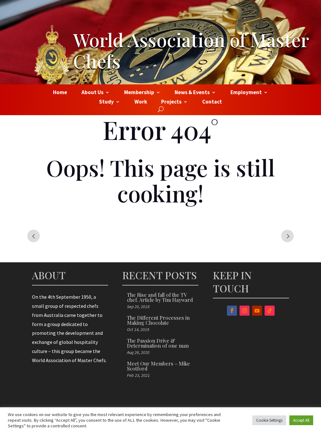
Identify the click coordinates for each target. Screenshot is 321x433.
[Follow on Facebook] (232, 311)
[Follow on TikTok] (270, 311)
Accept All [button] (301, 420)
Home (60, 93)
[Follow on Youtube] (257, 311)
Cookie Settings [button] (269, 420)
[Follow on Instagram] (244, 311)
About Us (92, 93)
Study (106, 102)
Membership (139, 93)
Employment (246, 93)
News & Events (192, 93)
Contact (212, 102)
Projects (171, 102)
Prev (33, 236)
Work (140, 102)
